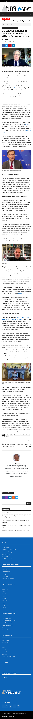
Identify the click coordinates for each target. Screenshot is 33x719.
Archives (4, 649)
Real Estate (5, 605)
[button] (31, 14)
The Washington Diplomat (12, 27)
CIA (3, 627)
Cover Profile (5, 547)
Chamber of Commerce (8, 578)
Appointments (6, 554)
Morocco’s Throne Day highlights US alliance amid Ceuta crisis (16, 526)
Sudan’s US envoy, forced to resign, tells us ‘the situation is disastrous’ (24, 444)
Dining (4, 593)
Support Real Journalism (8, 656)
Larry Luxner (5, 41)
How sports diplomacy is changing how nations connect (16, 530)
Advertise (4, 645)
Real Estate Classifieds (8, 559)
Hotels (4, 598)
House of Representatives (9, 620)
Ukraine (27, 434)
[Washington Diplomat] (16, 8)
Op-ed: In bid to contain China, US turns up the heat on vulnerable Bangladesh (8, 444)
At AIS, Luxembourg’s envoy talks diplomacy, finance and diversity (16, 521)
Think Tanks (5, 576)
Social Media (5, 640)
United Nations (6, 571)
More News (9, 24)
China (11, 434)
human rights (17, 434)
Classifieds (5, 556)
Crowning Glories (6, 512)
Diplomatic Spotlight (7, 552)
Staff (3, 647)
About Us (4, 654)
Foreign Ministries (7, 574)
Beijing (7, 434)
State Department (7, 623)
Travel (4, 607)
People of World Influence (9, 549)
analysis (13, 88)
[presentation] (28, 19)
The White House (6, 618)
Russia (22, 434)
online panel (28, 124)
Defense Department (7, 625)
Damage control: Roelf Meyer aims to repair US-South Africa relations (15, 516)
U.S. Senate (5, 629)
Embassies (5, 569)
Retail (3, 596)
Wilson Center (5, 436)
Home (4, 24)
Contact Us (5, 642)
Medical (4, 591)
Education (5, 600)
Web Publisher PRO (10, 716)
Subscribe (5, 652)
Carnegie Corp (21, 293)
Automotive (5, 589)
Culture (4, 603)
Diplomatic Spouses (7, 667)
